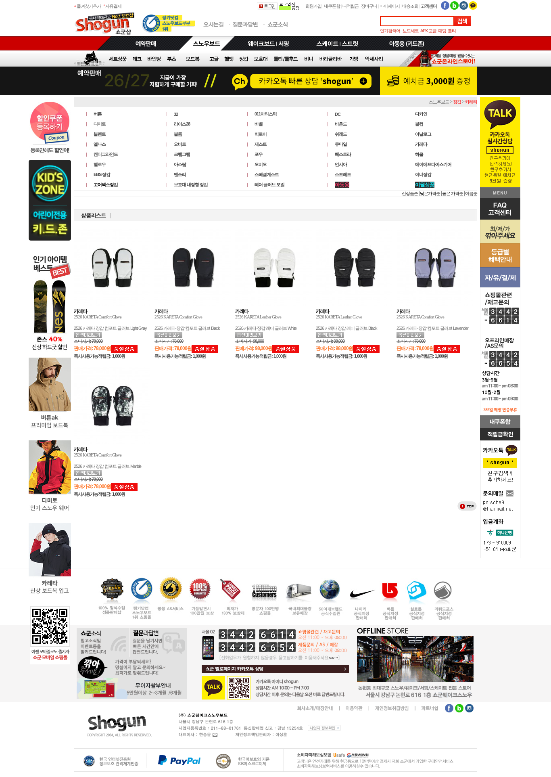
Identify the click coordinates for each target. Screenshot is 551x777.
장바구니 (369, 6)
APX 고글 (428, 30)
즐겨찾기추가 (89, 6)
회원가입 (313, 6)
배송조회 (410, 6)
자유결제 (113, 6)
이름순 (471, 193)
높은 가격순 (452, 193)
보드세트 (411, 30)
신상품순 (410, 193)
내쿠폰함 (332, 6)
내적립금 (350, 6)
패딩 (442, 30)
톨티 (452, 30)
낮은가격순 (430, 193)
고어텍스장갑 (106, 184)
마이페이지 (390, 6)
